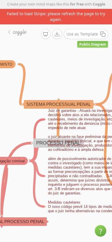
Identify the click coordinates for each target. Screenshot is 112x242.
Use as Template (82, 34)
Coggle (99, 4)
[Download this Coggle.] (57, 34)
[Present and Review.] (45, 34)
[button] (100, 231)
